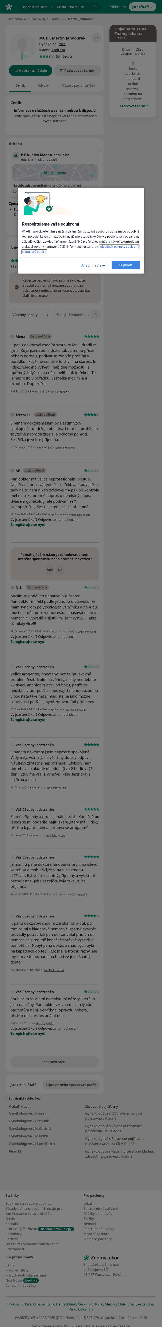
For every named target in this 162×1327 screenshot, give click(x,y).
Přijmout (125, 265)
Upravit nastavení (94, 266)
